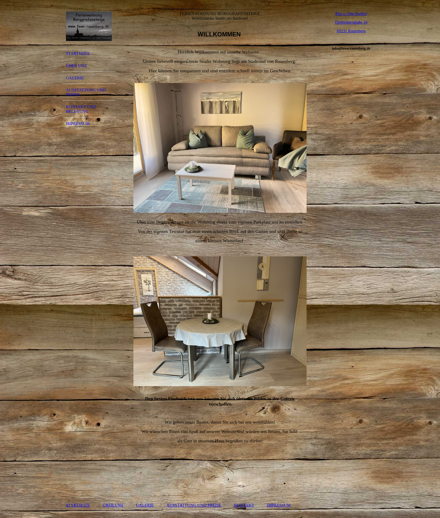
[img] (89, 26)
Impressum (78, 123)
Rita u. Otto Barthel (351, 13)
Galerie (75, 78)
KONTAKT (244, 505)
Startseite (78, 53)
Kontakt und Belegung (81, 109)
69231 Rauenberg (351, 31)
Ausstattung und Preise (86, 92)
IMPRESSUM (279, 505)
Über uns (76, 66)
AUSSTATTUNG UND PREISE (194, 505)
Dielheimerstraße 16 (351, 22)
